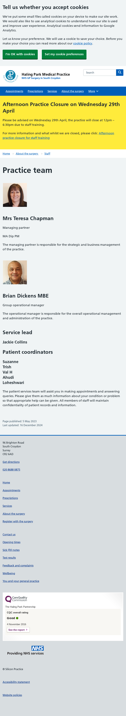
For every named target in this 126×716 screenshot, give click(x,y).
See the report (16, 629)
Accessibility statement (16, 682)
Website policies (12, 695)
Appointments (14, 91)
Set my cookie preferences (64, 54)
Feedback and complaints (18, 565)
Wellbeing (9, 573)
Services (52, 91)
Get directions (11, 462)
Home (6, 153)
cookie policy (82, 43)
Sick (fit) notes (11, 550)
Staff (47, 153)
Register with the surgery (18, 521)
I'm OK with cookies (20, 54)
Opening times (11, 542)
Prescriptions (35, 91)
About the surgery (73, 91)
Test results (9, 557)
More (92, 91)
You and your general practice (21, 581)
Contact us (9, 534)
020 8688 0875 (11, 469)
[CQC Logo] (16, 601)
